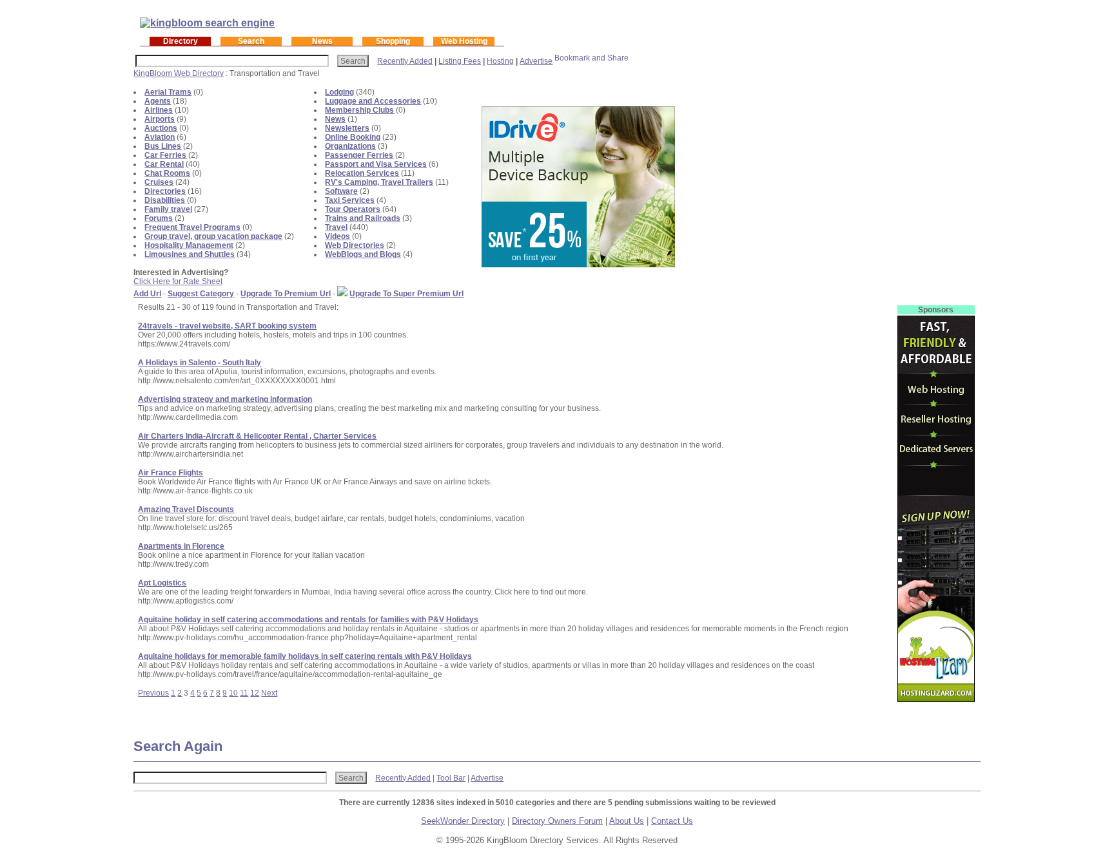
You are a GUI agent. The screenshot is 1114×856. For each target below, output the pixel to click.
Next (269, 693)
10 (233, 693)
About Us (626, 821)
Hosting (500, 61)
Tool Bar (450, 778)
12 (254, 693)
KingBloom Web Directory (178, 73)
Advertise (536, 61)
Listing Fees (459, 61)
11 (244, 693)
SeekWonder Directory (463, 821)
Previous (153, 693)
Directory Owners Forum (557, 821)
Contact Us (672, 821)
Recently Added (405, 61)
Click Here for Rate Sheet (177, 281)
